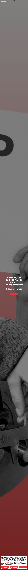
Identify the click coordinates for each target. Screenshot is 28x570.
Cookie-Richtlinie (6, 562)
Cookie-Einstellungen (23, 567)
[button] (14, 294)
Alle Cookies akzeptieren (5, 567)
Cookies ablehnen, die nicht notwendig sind (14, 567)
